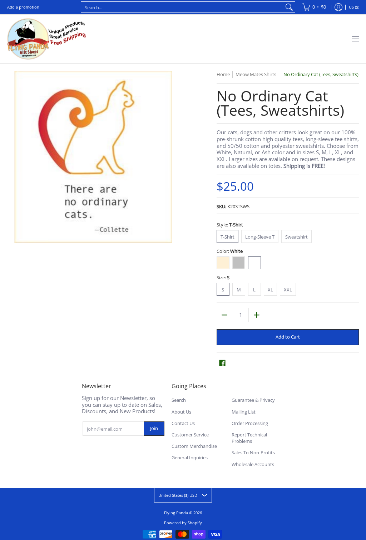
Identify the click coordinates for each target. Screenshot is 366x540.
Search (179, 400)
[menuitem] (314, 7)
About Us (181, 412)
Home (223, 74)
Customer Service (190, 434)
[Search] (289, 7)
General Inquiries (190, 457)
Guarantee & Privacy (253, 400)
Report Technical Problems (249, 438)
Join (154, 428)
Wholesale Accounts (253, 464)
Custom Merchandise (194, 446)
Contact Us (183, 423)
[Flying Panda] (46, 39)
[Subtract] (225, 315)
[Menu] (355, 39)
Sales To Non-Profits (253, 452)
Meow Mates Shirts (256, 74)
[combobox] (182, 7)
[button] (222, 363)
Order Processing (250, 423)
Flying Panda (176, 512)
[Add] (257, 315)
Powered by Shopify (183, 522)
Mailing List (244, 412)
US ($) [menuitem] (354, 7)
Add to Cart (288, 337)
